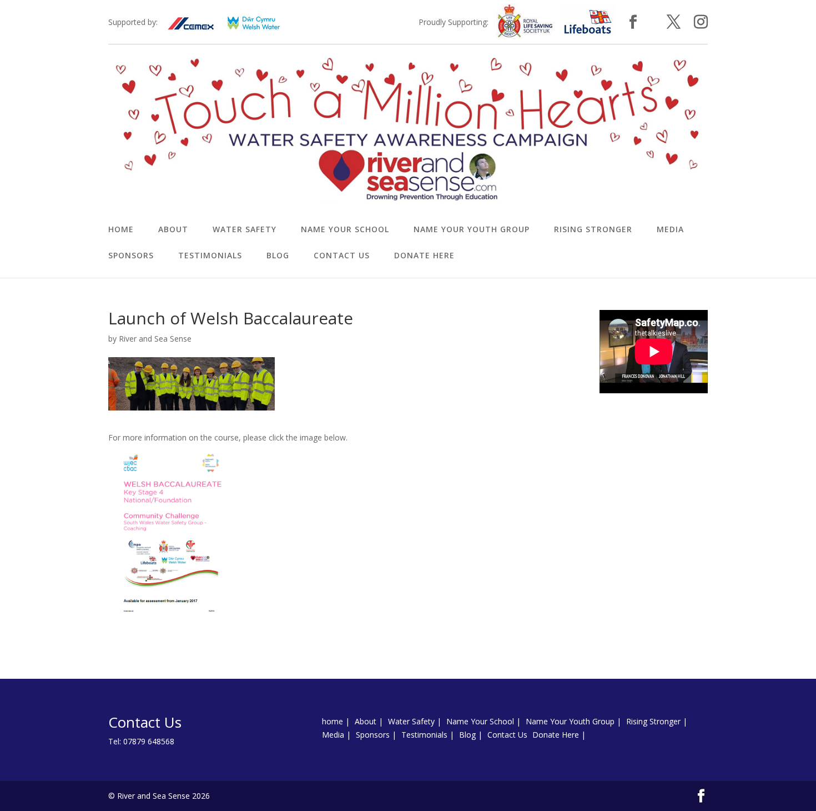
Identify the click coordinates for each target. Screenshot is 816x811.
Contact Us (342, 256)
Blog (277, 256)
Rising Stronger (593, 230)
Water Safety (244, 230)
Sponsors (131, 256)
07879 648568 (148, 741)
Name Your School (345, 230)
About (173, 230)
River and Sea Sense (155, 338)
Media (670, 230)
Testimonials (210, 256)
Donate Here (424, 256)
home (121, 230)
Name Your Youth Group (472, 230)
